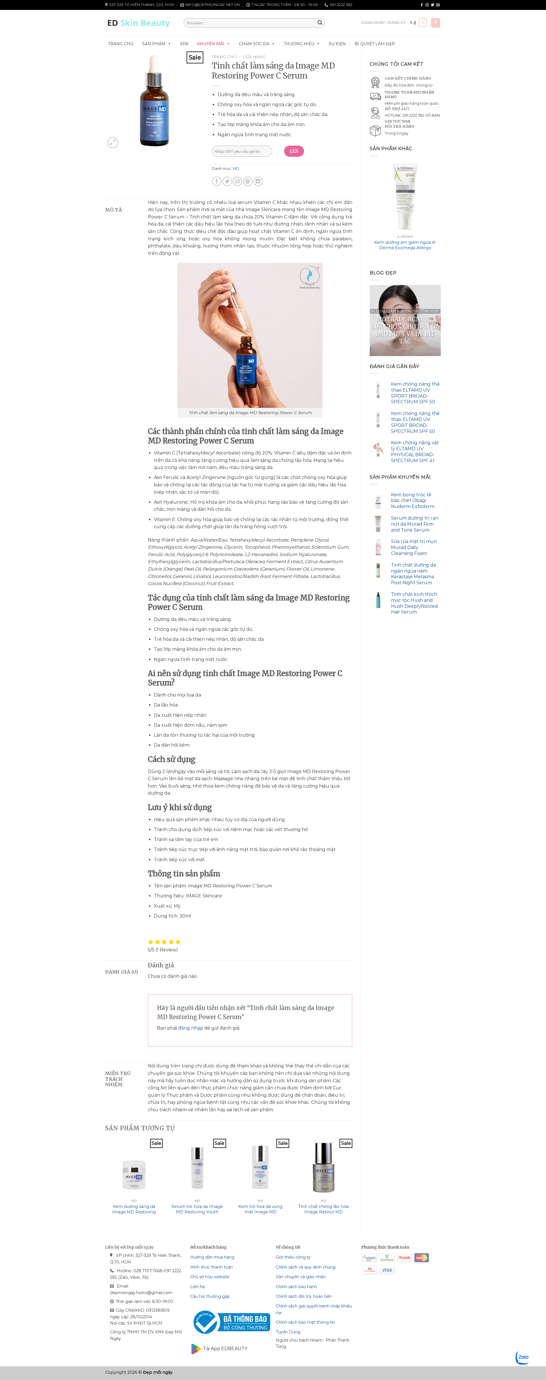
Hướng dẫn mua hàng (212, 1257)
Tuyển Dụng (288, 1331)
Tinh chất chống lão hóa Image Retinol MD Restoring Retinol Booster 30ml (323, 1214)
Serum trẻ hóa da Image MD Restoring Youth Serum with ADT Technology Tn (197, 1214)
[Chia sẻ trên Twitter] (227, 181)
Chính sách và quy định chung (306, 1267)
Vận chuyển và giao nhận (301, 1276)
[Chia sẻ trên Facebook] (217, 181)
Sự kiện (337, 43)
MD (236, 168)
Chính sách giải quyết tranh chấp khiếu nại (314, 1309)
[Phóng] (112, 142)
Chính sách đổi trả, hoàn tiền (304, 1296)
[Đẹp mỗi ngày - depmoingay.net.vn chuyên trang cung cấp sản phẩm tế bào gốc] (140, 23)
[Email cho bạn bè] (237, 181)
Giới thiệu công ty (293, 1257)
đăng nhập (190, 1028)
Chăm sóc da (254, 43)
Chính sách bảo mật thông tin (305, 1322)
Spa (184, 43)
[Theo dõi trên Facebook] (421, 5)
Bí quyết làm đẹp (375, 43)
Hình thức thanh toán (211, 1267)
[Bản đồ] (435, 23)
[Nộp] (320, 23)
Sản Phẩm (154, 43)
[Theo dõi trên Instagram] (427, 5)
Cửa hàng (254, 56)
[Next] (440, 211)
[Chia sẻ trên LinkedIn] (258, 181)
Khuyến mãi (210, 43)
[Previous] (370, 211)
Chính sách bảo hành (296, 1286)
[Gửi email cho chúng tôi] (438, 5)
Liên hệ (197, 1286)
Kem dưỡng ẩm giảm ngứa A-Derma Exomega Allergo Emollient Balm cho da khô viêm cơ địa (405, 250)
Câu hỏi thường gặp (210, 1296)
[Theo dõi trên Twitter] (432, 5)
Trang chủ (120, 43)
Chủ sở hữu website (209, 1276)
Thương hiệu (299, 43)
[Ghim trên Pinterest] (248, 181)
